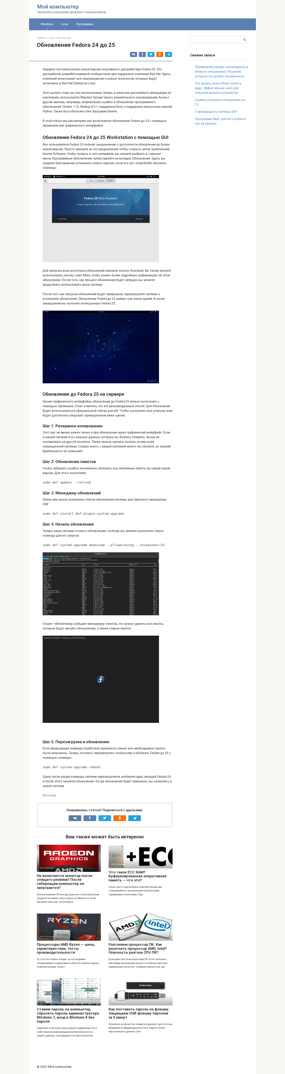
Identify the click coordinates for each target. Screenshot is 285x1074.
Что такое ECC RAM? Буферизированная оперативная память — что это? (138, 876)
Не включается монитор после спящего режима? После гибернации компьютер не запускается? (64, 881)
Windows (47, 24)
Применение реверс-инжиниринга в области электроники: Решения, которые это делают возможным (221, 71)
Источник (49, 795)
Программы (85, 24)
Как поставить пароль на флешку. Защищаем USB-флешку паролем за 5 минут (139, 1013)
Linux (64, 24)
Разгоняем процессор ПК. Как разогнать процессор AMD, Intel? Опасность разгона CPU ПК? (138, 948)
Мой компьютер (58, 6)
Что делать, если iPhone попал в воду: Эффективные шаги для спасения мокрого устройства (218, 88)
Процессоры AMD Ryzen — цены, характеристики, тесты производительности (66, 948)
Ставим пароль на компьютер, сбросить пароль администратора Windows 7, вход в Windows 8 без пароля (68, 1015)
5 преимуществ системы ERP (216, 112)
